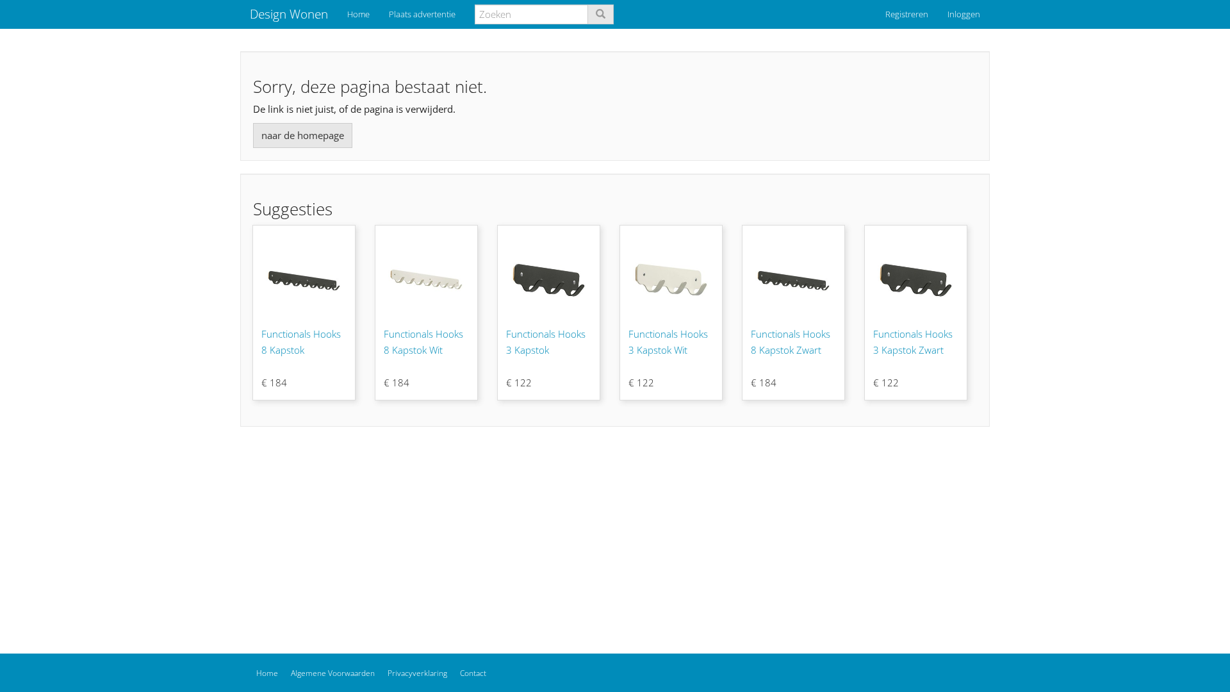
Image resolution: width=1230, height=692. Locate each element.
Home (358, 14)
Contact (473, 673)
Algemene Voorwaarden (333, 673)
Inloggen (963, 14)
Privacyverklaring (417, 673)
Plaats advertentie (422, 14)
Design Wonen (289, 14)
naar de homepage (302, 135)
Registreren (906, 14)
